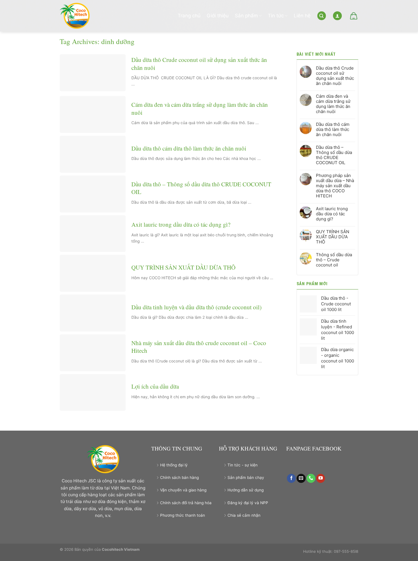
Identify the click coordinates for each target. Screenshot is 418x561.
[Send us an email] (301, 478)
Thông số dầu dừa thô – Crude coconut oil (334, 260)
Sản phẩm (246, 15)
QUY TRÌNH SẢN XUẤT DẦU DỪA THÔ (183, 267)
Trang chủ (189, 15)
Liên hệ (302, 15)
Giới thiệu (218, 15)
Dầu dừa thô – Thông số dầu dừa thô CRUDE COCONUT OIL (201, 188)
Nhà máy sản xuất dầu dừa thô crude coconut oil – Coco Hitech (198, 346)
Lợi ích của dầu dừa (155, 386)
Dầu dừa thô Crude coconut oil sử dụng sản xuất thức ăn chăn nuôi (199, 63)
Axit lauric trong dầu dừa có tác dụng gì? (180, 224)
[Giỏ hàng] (353, 16)
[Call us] (311, 478)
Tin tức (276, 15)
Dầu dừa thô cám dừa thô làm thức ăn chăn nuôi (188, 148)
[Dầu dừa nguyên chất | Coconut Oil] (77, 16)
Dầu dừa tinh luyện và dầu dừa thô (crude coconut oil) (196, 307)
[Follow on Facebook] (291, 478)
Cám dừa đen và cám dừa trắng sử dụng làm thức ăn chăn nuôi (199, 108)
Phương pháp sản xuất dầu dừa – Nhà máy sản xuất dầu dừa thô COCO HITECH (335, 186)
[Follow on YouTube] (320, 478)
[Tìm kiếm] (321, 15)
